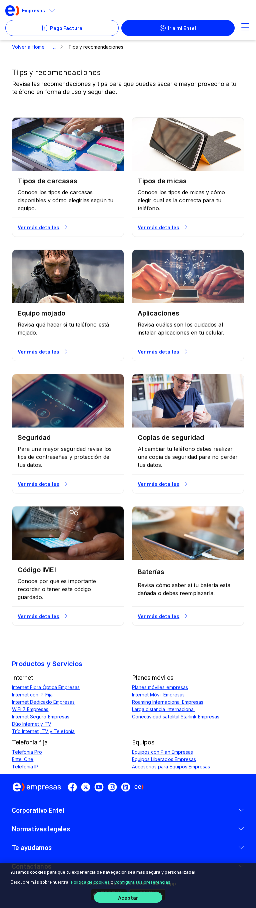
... (54, 47)
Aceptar (128, 897)
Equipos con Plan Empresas (162, 752)
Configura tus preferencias (142, 882)
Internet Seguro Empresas (40, 716)
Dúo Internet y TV (31, 724)
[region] (128, 885)
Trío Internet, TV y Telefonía (43, 731)
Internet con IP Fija (32, 694)
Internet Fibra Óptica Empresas (46, 687)
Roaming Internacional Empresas (167, 702)
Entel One (22, 759)
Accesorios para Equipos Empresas (171, 766)
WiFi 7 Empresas (30, 709)
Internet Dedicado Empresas (43, 702)
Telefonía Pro (27, 752)
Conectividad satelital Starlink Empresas (175, 716)
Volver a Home (28, 47)
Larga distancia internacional (163, 709)
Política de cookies (90, 882)
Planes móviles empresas (160, 687)
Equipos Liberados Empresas (164, 759)
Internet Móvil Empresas (158, 694)
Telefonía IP (25, 766)
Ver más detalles (38, 227)
